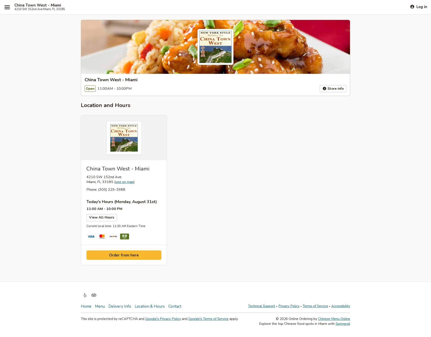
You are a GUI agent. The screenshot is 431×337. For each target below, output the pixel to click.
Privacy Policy (288, 306)
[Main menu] (7, 7)
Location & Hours (150, 306)
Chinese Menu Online (334, 319)
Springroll (343, 324)
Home (86, 306)
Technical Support (261, 306)
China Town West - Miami (37, 5)
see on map (124, 181)
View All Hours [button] (101, 217)
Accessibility (340, 306)
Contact (174, 306)
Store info (335, 88)
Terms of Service (315, 306)
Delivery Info (119, 306)
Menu (100, 306)
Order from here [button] (124, 255)
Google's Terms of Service (208, 319)
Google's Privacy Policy (163, 319)
